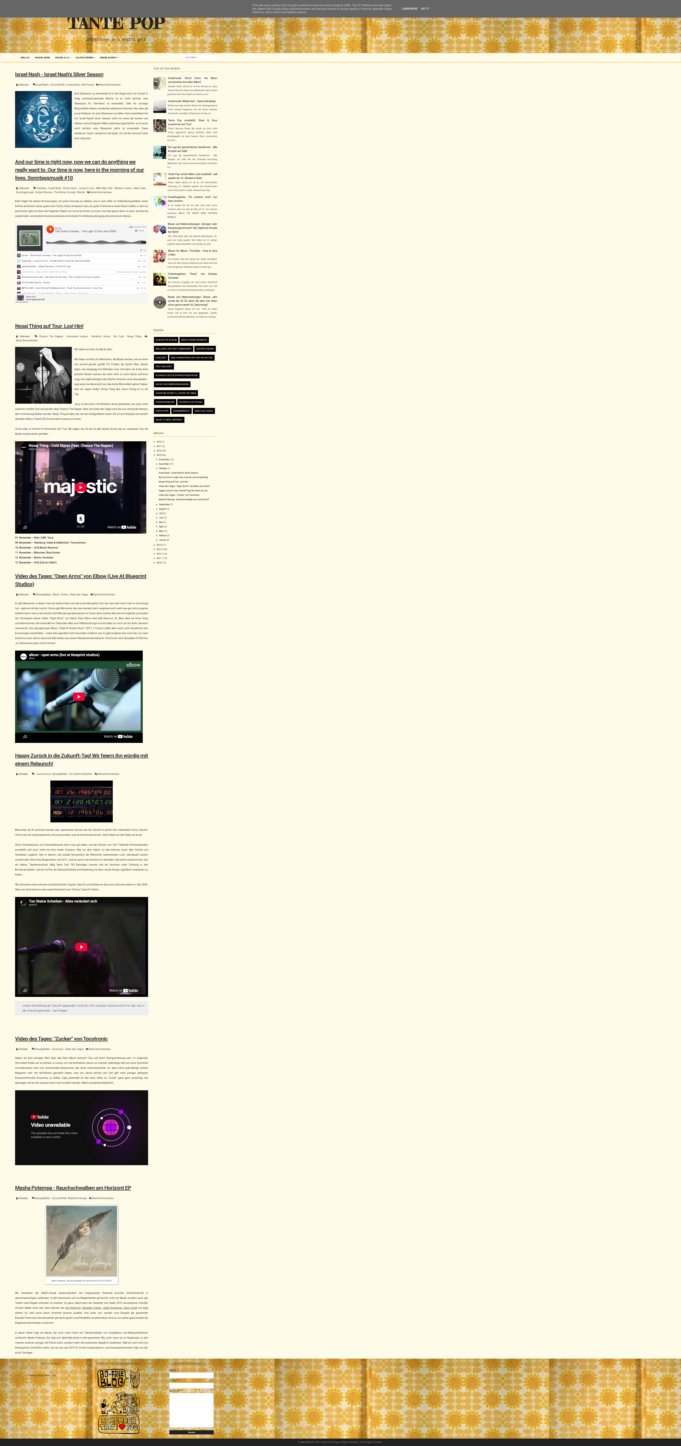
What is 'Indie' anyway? (169, 419)
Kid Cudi (119, 336)
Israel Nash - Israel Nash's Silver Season (59, 74)
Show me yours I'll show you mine (176, 393)
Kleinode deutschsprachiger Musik (177, 375)
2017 (159, 446)
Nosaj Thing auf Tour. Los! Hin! (49, 326)
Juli (161, 513)
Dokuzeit (161, 357)
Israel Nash (42, 84)
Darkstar (42, 188)
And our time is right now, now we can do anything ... (184, 477)
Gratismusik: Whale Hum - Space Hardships (192, 101)
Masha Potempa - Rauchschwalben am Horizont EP (73, 1188)
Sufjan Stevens (44, 192)
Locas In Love (87, 188)
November (164, 464)
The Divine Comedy (65, 192)
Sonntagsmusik (25, 192)
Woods (81, 192)
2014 (159, 545)
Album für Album (166, 340)
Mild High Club (104, 188)
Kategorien (84, 57)
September (164, 504)
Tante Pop (116, 23)
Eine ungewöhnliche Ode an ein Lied (192, 357)
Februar (163, 535)
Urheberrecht (181, 411)
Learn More (409, 8)
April (161, 526)
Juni (161, 518)
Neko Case (140, 188)
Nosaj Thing (135, 336)
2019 (159, 442)
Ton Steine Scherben (81, 774)
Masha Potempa (77, 1198)
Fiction (65, 594)
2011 (159, 558)
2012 (159, 554)
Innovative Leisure (78, 336)
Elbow (56, 594)
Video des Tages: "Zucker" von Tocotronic (61, 1039)
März (162, 531)
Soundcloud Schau (191, 402)
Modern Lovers (123, 188)
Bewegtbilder (43, 594)
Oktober (163, 468)
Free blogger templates (371, 1442)
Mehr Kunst (108, 57)
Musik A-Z (62, 57)
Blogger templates (350, 1442)
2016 (159, 450)
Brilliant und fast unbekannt (174, 348)
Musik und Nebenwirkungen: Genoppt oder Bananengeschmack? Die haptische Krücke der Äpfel (192, 228)
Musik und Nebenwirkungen (172, 384)
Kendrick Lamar (102, 336)
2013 (159, 549)
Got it (425, 8)
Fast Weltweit (164, 366)
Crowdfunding (205, 348)
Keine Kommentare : (110, 84)
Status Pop (162, 411)
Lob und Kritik (57, 84)
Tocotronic (58, 1049)
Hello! (25, 57)
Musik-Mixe (42, 57)
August (163, 509)
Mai (161, 522)
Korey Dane (70, 188)
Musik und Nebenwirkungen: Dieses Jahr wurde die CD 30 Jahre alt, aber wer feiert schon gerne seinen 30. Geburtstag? (192, 301)
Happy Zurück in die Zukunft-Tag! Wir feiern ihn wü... (184, 490)
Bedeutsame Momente (194, 340)
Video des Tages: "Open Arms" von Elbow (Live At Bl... (185, 486)
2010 (159, 562)
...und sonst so (43, 774)
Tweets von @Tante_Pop (41, 1375)
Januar (163, 540)
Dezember (164, 459)
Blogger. (337, 1442)
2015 (159, 455)
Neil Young (88, 84)
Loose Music (73, 84)
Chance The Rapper (52, 336)
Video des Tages (79, 594)
